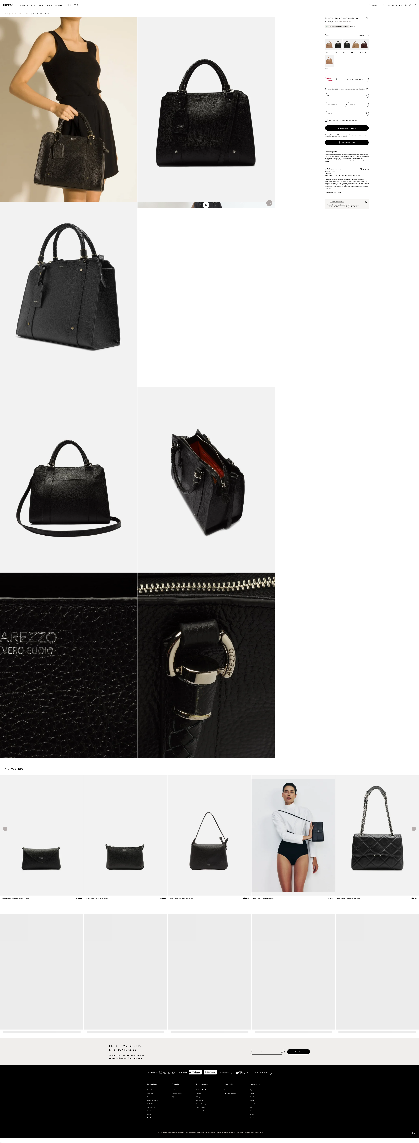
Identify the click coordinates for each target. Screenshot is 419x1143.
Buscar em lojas (348, 142)
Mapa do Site (151, 1107)
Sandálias (252, 1110)
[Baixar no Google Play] (210, 1072)
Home (5, 13)
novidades (24, 5)
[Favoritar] (367, 18)
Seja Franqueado (177, 1096)
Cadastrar (298, 1052)
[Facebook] (164, 1072)
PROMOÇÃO (59, 5)
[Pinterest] (173, 1072)
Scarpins (252, 1096)
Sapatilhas (253, 1100)
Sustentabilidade (152, 1103)
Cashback (150, 1093)
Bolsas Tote (25, 13)
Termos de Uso (228, 1090)
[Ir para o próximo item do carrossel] (414, 829)
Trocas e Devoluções (202, 1103)
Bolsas (41, 5)
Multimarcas (175, 1090)
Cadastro (198, 1093)
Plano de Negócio (177, 1093)
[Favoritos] (406, 5)
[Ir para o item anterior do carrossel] (5, 829)
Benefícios (150, 1110)
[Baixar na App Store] (195, 1072)
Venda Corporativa (152, 1100)
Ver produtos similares (352, 79)
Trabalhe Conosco (152, 1096)
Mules (251, 1114)
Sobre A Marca (151, 1090)
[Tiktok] (169, 1072)
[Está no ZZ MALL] (240, 1072)
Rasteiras (252, 1117)
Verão (149, 1114)
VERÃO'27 (49, 5)
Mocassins (253, 1103)
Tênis (251, 1107)
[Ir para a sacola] (415, 5)
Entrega (198, 1096)
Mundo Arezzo (151, 1117)
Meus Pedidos (200, 1100)
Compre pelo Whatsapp (261, 1072)
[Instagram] (160, 1072)
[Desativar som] (269, 203)
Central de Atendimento (203, 1090)
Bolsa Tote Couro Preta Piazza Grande (51, 13)
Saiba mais (353, 26)
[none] (282, 1052)
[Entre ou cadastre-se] (410, 5)
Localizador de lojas (201, 1110)
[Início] (8, 5)
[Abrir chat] (414, 1133)
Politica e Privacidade (230, 1093)
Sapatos (33, 5)
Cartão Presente (200, 1107)
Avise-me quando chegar (347, 128)
